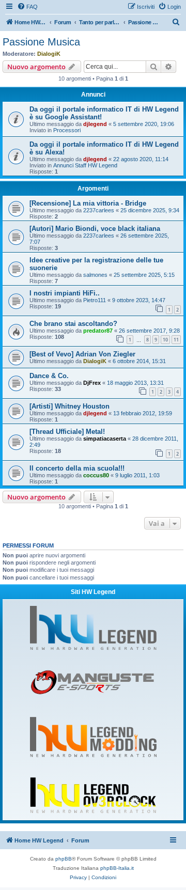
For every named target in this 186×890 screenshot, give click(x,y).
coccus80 (96, 475)
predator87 (98, 330)
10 (165, 339)
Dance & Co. (49, 376)
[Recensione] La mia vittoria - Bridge (87, 203)
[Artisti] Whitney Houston (69, 406)
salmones (95, 275)
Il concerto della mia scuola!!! (77, 468)
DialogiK (48, 54)
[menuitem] (27, 7)
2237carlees (98, 210)
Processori (67, 130)
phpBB (63, 859)
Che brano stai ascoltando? (73, 323)
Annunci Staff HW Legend (85, 165)
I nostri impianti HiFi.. (64, 293)
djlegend (95, 124)
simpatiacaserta (104, 438)
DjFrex (92, 383)
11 (176, 339)
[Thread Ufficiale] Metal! (67, 431)
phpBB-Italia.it (117, 868)
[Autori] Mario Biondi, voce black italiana (94, 228)
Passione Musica (41, 42)
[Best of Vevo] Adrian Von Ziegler (82, 354)
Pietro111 (94, 300)
